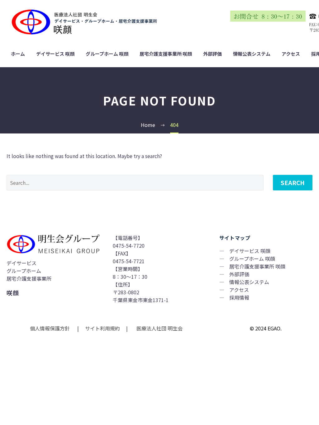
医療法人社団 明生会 (159, 328)
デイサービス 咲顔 (55, 54)
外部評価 (212, 54)
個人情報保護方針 (50, 328)
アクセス (291, 54)
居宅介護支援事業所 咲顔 (166, 54)
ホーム (18, 54)
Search (293, 182)
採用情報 (239, 297)
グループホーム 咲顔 (107, 54)
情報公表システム (251, 54)
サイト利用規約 (102, 328)
